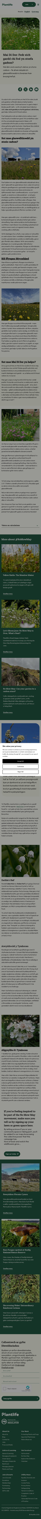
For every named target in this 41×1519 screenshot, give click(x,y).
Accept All (20, 761)
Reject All (20, 772)
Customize (20, 766)
